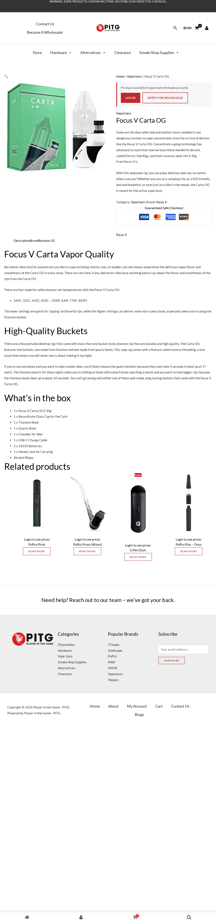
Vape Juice (65, 656)
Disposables (66, 644)
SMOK (112, 668)
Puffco (112, 656)
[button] (175, 28)
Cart (159, 706)
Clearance (122, 52)
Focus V (161, 202)
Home (120, 76)
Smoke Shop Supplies (156, 52)
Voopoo (113, 680)
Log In (130, 98)
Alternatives (90, 52)
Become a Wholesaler (45, 32)
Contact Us (45, 24)
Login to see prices (37, 539)
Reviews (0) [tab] (46, 240)
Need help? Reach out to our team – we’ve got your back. (108, 599)
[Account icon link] (207, 28)
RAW (111, 662)
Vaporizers (134, 76)
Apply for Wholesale (165, 98)
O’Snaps (113, 644)
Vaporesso (115, 674)
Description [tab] (22, 240)
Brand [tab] (34, 240)
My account (137, 706)
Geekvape (115, 650)
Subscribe (171, 660)
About (113, 706)
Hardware (58, 52)
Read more (36, 551)
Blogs (139, 714)
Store (37, 52)
